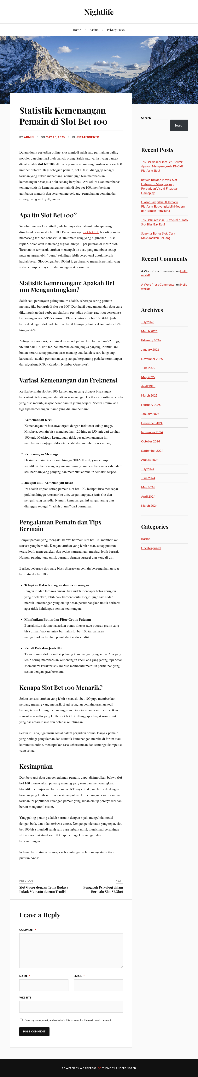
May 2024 (148, 487)
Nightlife (99, 12)
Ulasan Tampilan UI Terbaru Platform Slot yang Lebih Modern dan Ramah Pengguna (163, 206)
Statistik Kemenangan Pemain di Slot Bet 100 (63, 115)
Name (24, 975)
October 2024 (150, 441)
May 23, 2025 (55, 137)
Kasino (94, 30)
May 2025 (148, 377)
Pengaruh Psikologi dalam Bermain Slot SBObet (103, 889)
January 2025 (150, 413)
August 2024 (149, 459)
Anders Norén (126, 1068)
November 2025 (152, 358)
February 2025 (151, 404)
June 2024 (148, 478)
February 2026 (151, 340)
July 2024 (147, 469)
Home (77, 30)
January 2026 (150, 349)
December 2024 (151, 423)
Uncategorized (87, 137)
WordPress (88, 1068)
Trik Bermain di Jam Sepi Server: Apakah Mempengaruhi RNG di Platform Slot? (162, 166)
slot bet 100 (91, 232)
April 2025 (148, 386)
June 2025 (148, 368)
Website (25, 997)
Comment (27, 929)
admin (29, 137)
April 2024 (148, 496)
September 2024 (152, 450)
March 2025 (149, 395)
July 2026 (147, 322)
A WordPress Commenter (158, 284)
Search (146, 118)
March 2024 (149, 505)
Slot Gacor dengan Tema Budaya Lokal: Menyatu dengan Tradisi (43, 889)
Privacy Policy (116, 30)
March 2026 (149, 331)
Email (79, 975)
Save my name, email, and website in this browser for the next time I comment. (68, 1020)
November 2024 (152, 432)
